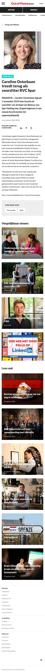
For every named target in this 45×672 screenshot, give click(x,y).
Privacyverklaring (8, 651)
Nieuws (11, 10)
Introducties (6, 625)
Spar (21, 210)
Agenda (4, 621)
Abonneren (6, 647)
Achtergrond (7, 612)
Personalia (7, 76)
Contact (5, 640)
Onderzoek (6, 605)
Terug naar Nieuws (11, 25)
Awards (33, 10)
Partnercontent (8, 628)
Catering (5, 602)
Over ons (5, 637)
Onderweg (6, 591)
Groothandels (20, 15)
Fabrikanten (32, 15)
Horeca (4, 595)
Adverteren (6, 644)
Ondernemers (7, 15)
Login (41, 3)
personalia (11, 210)
